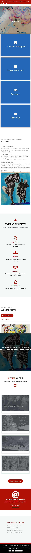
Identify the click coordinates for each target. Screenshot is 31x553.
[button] (7, 315)
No (13, 550)
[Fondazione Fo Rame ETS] (7, 9)
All (2, 319)
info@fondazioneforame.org (22, 1)
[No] (29, 548)
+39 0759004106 (8, 1)
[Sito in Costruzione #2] (28, 325)
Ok (9, 550)
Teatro (17, 335)
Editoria (7, 319)
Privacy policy (19, 550)
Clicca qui (15, 505)
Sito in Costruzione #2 (15, 333)
